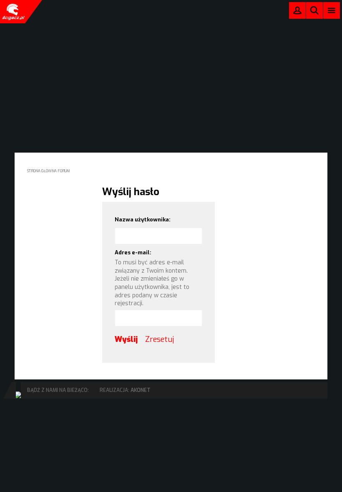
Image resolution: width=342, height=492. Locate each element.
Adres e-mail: (133, 252)
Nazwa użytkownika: (143, 219)
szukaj (314, 10)
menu (332, 10)
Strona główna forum (48, 170)
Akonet (141, 390)
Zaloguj (297, 12)
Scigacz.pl (12, 11)
